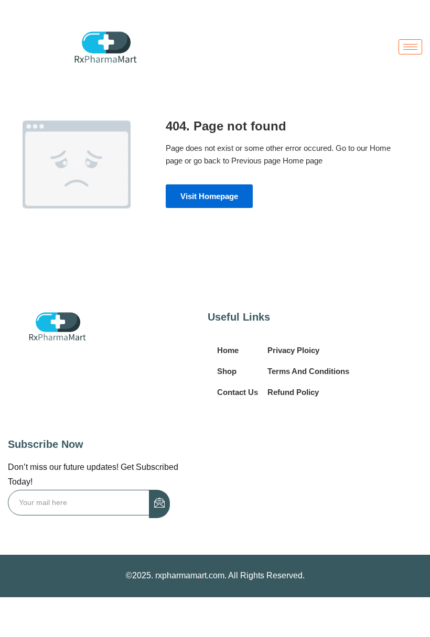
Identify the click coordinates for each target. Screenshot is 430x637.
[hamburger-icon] (410, 46)
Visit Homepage (209, 196)
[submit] (159, 504)
